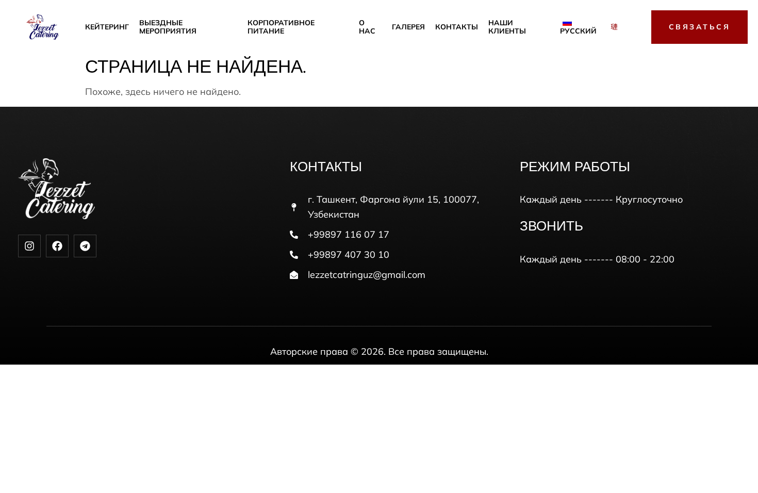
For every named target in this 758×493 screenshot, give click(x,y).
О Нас (367, 27)
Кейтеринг (107, 26)
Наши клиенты (507, 27)
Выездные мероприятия (167, 27)
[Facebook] (57, 246)
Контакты (456, 26)
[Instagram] (29, 246)
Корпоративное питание (281, 27)
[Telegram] (85, 246)
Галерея (408, 26)
